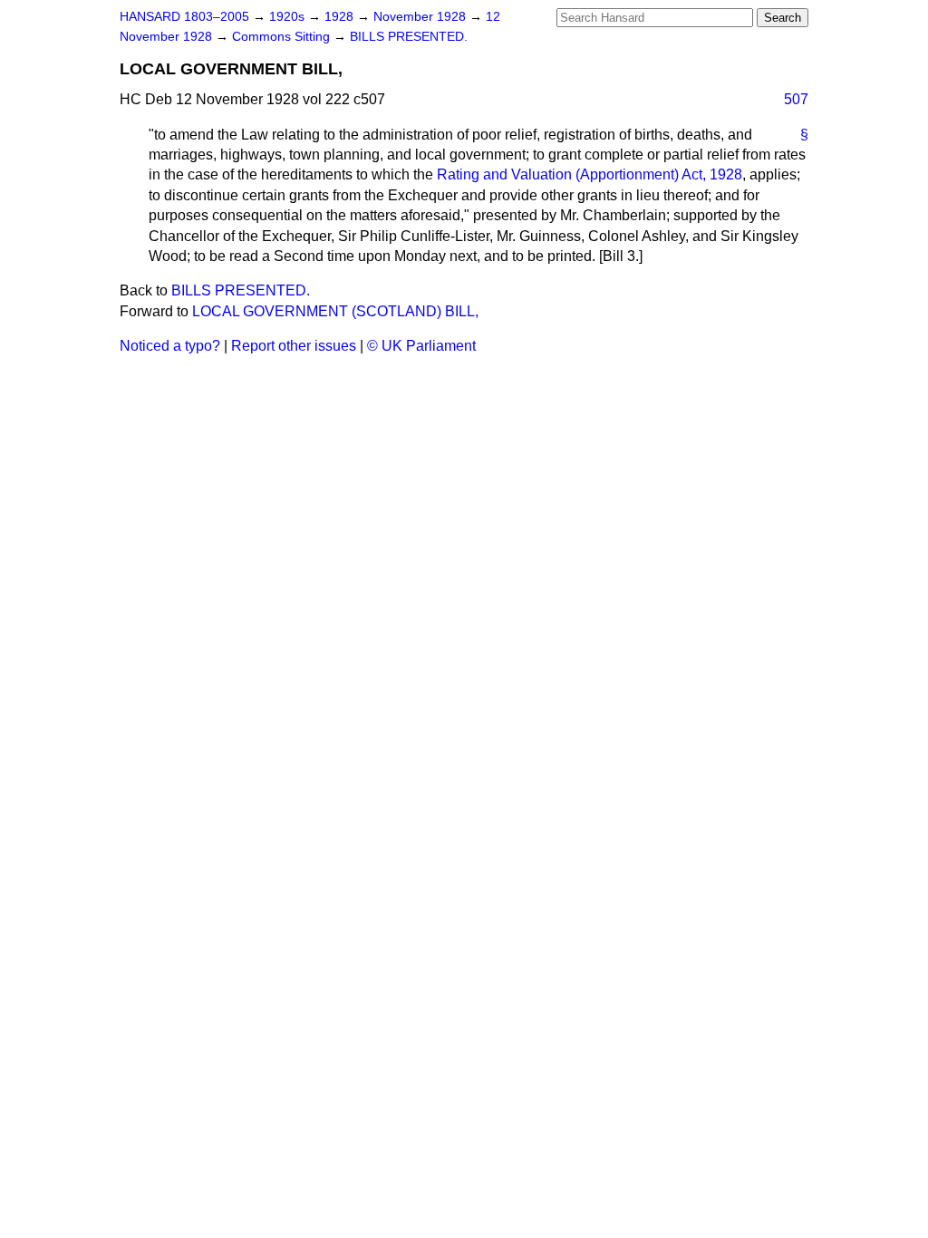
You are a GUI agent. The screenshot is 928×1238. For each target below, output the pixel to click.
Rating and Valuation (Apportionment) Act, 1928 (589, 174)
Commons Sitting (283, 37)
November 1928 (421, 17)
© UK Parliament (421, 345)
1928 (340, 17)
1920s (288, 17)
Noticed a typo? (170, 345)
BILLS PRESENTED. (409, 37)
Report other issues (293, 345)
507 (796, 99)
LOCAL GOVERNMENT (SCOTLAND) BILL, (335, 311)
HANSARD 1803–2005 (184, 17)
